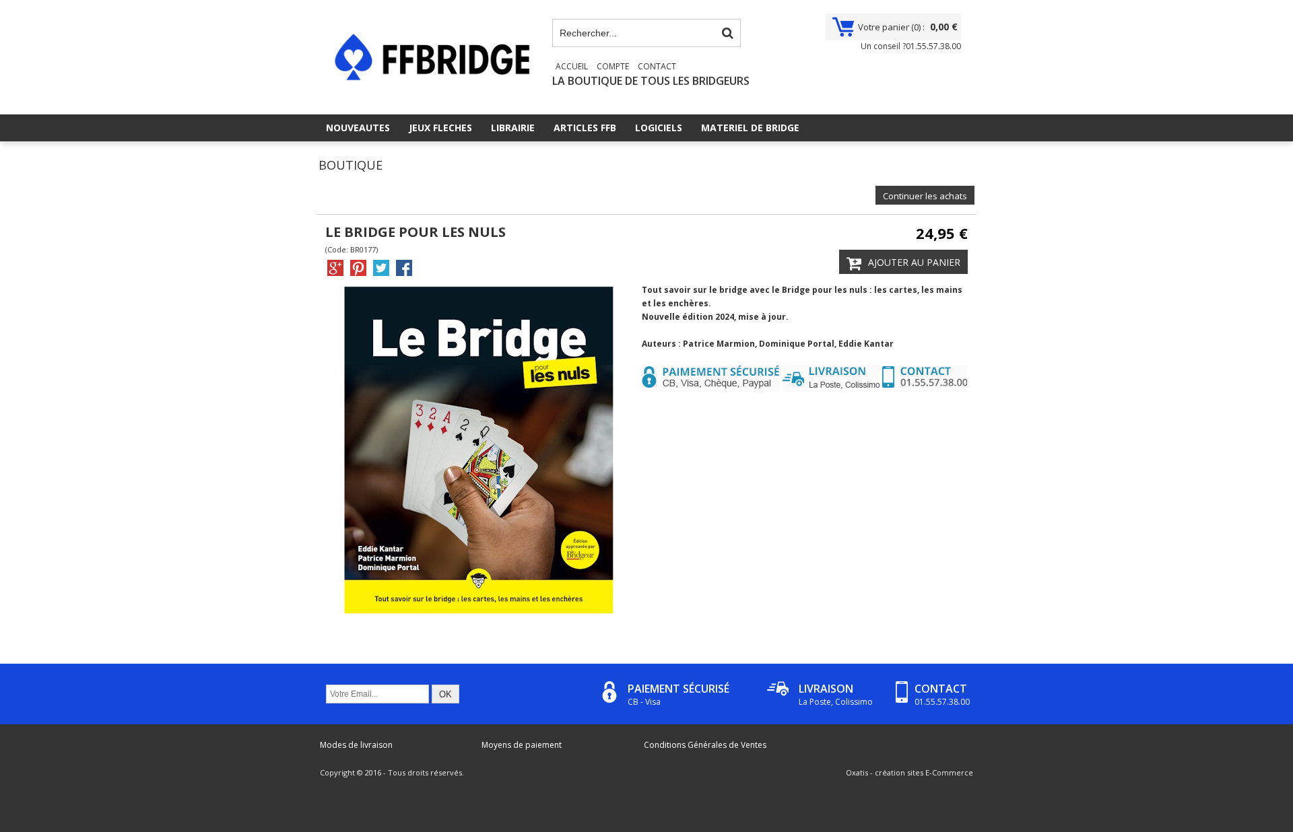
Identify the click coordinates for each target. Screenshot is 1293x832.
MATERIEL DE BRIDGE (750, 127)
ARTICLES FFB (585, 127)
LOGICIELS (658, 127)
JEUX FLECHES (440, 127)
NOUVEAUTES (358, 127)
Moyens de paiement (522, 745)
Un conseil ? (911, 46)
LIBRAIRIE (513, 127)
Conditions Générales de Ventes (705, 745)
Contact (657, 66)
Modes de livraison (356, 745)
